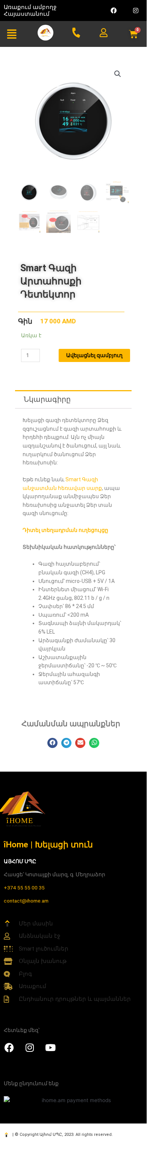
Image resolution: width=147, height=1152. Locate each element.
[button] (12, 34)
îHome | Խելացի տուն (48, 844)
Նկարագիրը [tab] (47, 399)
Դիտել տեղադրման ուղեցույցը (65, 530)
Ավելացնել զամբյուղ (94, 355)
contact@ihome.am (26, 901)
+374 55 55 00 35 (24, 888)
